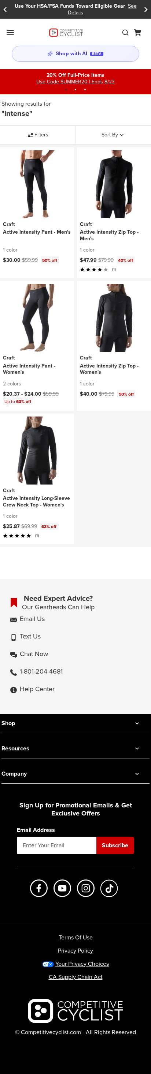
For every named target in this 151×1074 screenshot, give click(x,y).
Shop (8, 723)
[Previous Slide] (5, 9)
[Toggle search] (125, 33)
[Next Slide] (146, 9)
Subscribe (115, 845)
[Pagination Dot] (66, 89)
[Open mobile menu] (10, 32)
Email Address (36, 830)
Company (14, 773)
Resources (15, 748)
